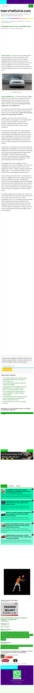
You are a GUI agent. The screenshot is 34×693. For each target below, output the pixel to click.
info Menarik (4, 648)
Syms (23, 637)
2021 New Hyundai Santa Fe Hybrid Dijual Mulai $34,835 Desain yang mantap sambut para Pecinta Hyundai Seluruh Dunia (15, 398)
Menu (3, 2)
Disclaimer (24, 663)
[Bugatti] (5, 661)
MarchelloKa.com (16, 11)
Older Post (30, 450)
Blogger (19, 682)
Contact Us (22, 663)
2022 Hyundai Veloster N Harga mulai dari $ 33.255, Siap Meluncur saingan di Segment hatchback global (14, 393)
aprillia (14, 632)
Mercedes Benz (13, 637)
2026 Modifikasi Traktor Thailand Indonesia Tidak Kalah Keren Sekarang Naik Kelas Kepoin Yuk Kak (18, 503)
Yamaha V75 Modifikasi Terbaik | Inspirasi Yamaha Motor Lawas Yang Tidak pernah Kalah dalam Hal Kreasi (18, 525)
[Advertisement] (17, 41)
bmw (2, 632)
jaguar (27, 634)
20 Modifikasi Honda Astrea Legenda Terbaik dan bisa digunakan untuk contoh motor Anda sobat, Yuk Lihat (18, 491)
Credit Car (15, 28)
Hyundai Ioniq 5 (6, 55)
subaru (3, 634)
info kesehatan (14, 648)
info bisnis (12, 645)
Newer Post (4, 450)
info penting (20, 645)
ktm (20, 637)
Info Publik (4, 645)
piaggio (22, 634)
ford (19, 632)
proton (12, 634)
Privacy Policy (16, 663)
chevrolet (7, 632)
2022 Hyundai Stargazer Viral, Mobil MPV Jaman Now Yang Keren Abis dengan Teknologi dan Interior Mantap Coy (15, 379)
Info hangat (29, 645)
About (2, 663)
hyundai (20, 28)
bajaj (27, 637)
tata (2, 637)
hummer (3, 639)
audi (17, 634)
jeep (7, 634)
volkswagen (25, 632)
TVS (31, 634)
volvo (6, 637)
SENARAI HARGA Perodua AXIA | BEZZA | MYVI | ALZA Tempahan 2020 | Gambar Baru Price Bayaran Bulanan (18, 537)
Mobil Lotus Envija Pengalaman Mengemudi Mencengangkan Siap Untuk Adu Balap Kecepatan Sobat (18, 514)
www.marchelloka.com (7, 96)
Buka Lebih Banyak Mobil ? (10, 667)
